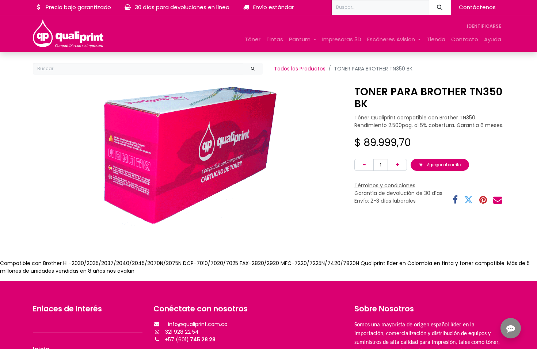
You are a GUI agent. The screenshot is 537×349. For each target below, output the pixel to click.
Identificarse (484, 26)
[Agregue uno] (397, 165)
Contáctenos (477, 7)
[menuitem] (252, 39)
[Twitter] (468, 200)
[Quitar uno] (364, 165)
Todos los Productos (299, 68)
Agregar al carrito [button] (443, 165)
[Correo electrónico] (497, 200)
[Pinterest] (483, 200)
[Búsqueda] (440, 7)
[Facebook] (455, 200)
